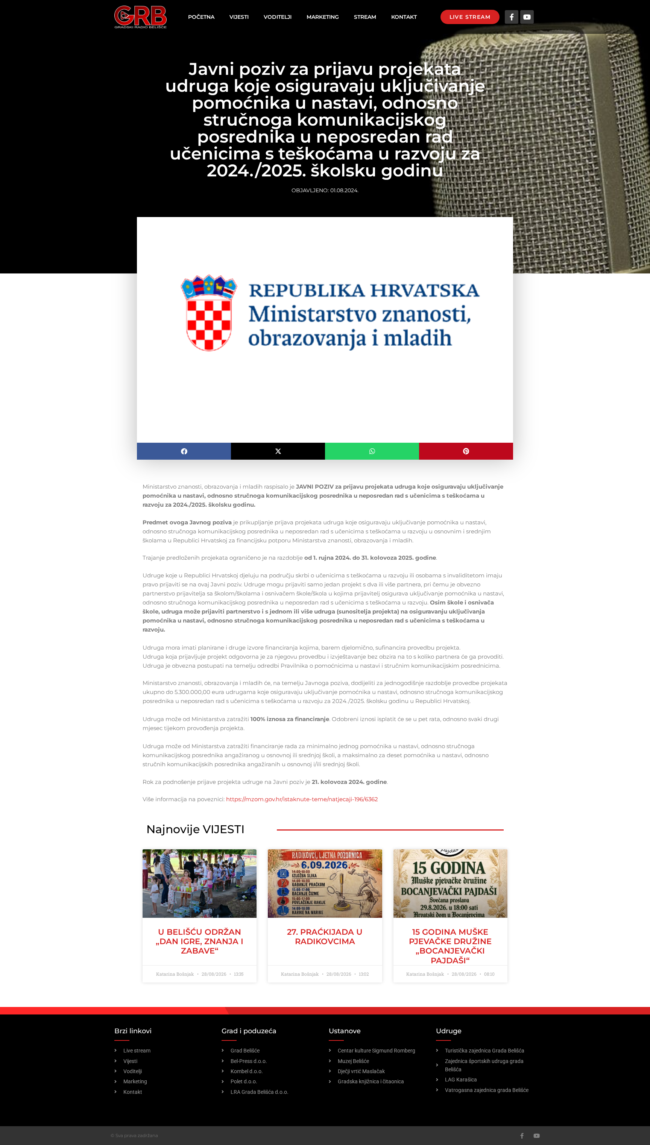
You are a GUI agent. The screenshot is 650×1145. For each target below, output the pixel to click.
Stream (365, 17)
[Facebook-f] (511, 17)
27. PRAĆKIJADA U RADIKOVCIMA (325, 936)
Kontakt (404, 17)
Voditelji (278, 17)
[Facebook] (522, 1136)
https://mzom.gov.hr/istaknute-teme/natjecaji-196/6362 (302, 799)
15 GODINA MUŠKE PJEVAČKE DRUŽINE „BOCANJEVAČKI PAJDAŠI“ (450, 946)
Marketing (323, 17)
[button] (184, 451)
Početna (201, 17)
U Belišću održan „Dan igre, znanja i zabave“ (199, 941)
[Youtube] (527, 17)
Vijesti (239, 17)
